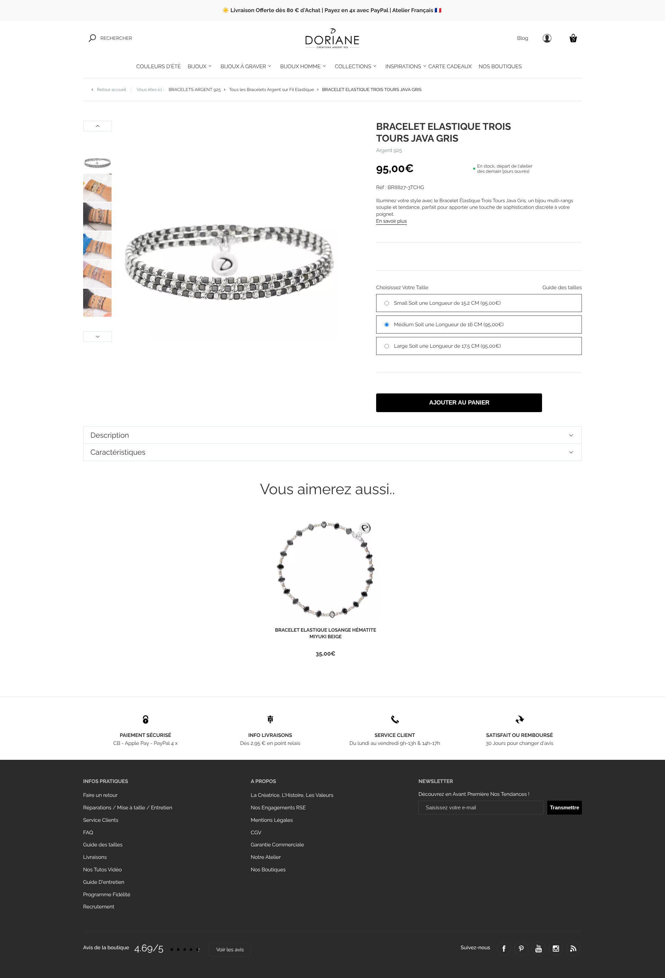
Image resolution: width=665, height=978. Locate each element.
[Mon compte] (547, 38)
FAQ (88, 833)
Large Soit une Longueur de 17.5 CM (447, 346)
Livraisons (95, 857)
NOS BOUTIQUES (500, 66)
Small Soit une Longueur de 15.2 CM (447, 303)
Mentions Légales (272, 820)
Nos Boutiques (268, 870)
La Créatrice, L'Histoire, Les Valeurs (292, 795)
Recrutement (98, 907)
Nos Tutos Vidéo (102, 870)
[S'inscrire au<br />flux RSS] (573, 948)
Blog (522, 38)
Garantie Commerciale (277, 845)
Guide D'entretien (103, 882)
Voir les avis (230, 950)
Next (97, 336)
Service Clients (100, 820)
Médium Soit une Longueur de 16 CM (449, 325)
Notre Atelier (266, 857)
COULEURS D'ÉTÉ (158, 66)
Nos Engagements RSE (278, 808)
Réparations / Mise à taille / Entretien (127, 808)
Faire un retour (100, 795)
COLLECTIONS (353, 66)
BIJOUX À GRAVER (243, 66)
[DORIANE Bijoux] (332, 38)
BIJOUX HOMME (300, 66)
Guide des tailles (103, 845)
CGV (256, 833)
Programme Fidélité (106, 895)
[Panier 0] (573, 38)
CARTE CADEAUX (450, 66)
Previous (97, 126)
